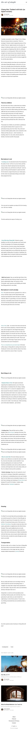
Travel (12, 646)
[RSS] (15, 726)
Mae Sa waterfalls (6, 457)
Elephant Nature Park (6, 382)
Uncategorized (5, 646)
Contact (14, 722)
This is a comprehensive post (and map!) (10, 345)
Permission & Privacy (14, 720)
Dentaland (11, 484)
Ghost (16, 728)
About (14, 716)
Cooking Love (5, 161)
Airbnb (2, 524)
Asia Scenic (11, 432)
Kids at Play (4, 325)
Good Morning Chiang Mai (7, 240)
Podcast (14, 718)
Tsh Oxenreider (6, 14)
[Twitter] (14, 726)
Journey (17, 551)
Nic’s (2, 292)
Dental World (21, 480)
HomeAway (8, 524)
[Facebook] (12, 726)
